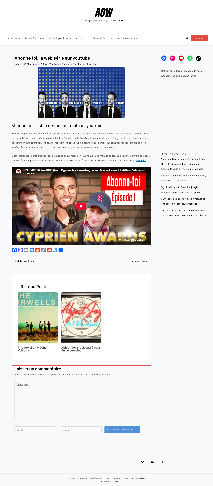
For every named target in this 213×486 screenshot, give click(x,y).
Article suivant (141, 261)
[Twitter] (142, 462)
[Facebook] (172, 462)
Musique (12, 38)
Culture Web (99, 38)
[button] (18, 38)
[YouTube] (182, 462)
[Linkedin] (152, 462)
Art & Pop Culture (58, 38)
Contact (80, 38)
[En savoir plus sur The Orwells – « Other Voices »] (38, 317)
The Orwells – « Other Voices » (33, 349)
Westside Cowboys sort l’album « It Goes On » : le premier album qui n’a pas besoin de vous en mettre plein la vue (183, 163)
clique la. (141, 160)
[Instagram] (162, 462)
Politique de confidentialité (108, 481)
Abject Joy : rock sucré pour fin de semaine (80, 349)
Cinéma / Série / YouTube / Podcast (51, 63)
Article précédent (23, 261)
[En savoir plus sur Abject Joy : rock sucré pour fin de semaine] (81, 317)
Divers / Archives (34, 38)
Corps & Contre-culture (124, 38)
